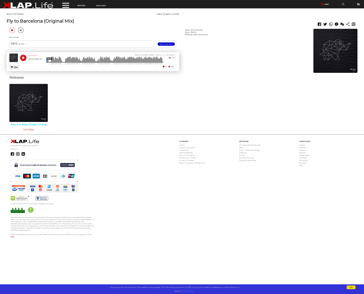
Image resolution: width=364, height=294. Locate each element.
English (302, 145)
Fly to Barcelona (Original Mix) (36, 59)
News (241, 148)
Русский (303, 163)
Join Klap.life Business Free (250, 145)
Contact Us (183, 150)
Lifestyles (242, 153)
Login (326, 4)
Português (303, 160)
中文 (301, 165)
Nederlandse (304, 155)
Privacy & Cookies (186, 160)
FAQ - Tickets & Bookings (249, 150)
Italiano (302, 150)
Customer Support (187, 148)
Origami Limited (171, 14)
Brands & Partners (246, 158)
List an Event (101, 6)
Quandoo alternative (247, 160)
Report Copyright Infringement (192, 163)
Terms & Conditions (187, 155)
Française (303, 158)
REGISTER (81, 6)
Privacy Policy (188, 291)
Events (242, 155)
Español (302, 148)
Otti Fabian (18, 14)
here (12, 236)
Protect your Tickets (187, 158)
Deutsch (302, 153)
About (182, 145)
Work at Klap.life (186, 153)
